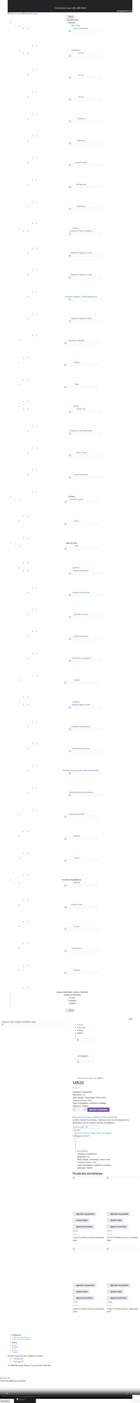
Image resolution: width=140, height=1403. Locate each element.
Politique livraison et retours (21, 1337)
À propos (15, 1351)
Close (71, 1010)
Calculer (76, 1130)
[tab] (107, 1160)
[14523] (78, 1138)
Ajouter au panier (98, 1109)
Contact (15, 1352)
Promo (14, 1349)
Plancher (81, 1027)
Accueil (14, 1345)
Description (82, 1151)
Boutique (15, 1347)
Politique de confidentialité (21, 1339)
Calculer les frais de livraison (104, 1117)
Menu (70, 17)
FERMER (5, 1401)
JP (8, 1022)
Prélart (80, 1030)
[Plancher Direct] (15, 14)
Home (80, 1024)
